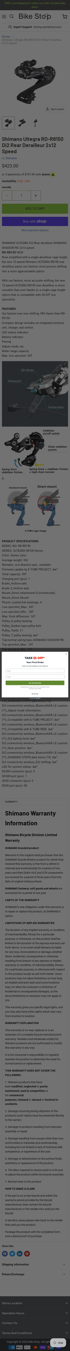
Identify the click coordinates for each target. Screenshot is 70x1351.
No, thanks (35, 694)
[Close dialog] (66, 653)
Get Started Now (35, 683)
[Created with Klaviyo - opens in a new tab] (35, 698)
